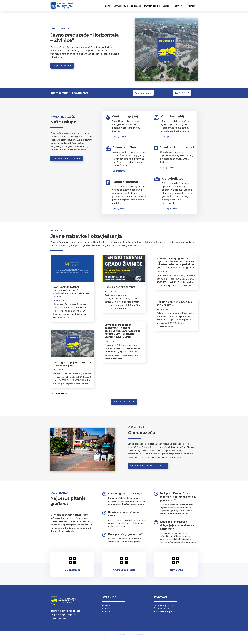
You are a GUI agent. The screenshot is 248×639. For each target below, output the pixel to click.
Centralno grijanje (126, 116)
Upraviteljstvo (172, 178)
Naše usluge (60, 65)
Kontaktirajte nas (65, 158)
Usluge (166, 6)
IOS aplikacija (72, 569)
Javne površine (124, 147)
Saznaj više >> (119, 208)
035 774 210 (145, 93)
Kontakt (191, 6)
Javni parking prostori (177, 147)
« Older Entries (59, 393)
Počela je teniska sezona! (120, 287)
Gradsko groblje (173, 116)
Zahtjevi (178, 6)
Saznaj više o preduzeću (147, 465)
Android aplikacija (124, 569)
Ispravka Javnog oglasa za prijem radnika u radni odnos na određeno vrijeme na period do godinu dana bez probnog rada (175, 263)
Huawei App (175, 569)
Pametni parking (152, 6)
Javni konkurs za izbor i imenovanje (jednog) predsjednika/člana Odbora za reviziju (71, 291)
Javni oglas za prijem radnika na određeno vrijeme (72, 364)
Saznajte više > (120, 171)
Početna (107, 6)
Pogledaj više (122, 402)
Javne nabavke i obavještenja (127, 6)
